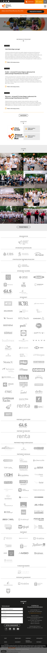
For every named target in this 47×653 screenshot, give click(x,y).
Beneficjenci (18, 638)
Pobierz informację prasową (13, 62)
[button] (29, 2)
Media (5, 641)
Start (21, 15)
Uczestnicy (28, 638)
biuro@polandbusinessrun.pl (35, 613)
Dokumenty (18, 641)
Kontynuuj (4, 651)
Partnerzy (38, 641)
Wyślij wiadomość (12, 625)
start (5, 638)
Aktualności (39, 638)
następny (23, 115)
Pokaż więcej (23, 227)
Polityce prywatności (11, 647)
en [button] (45, 1)
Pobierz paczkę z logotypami (31, 129)
